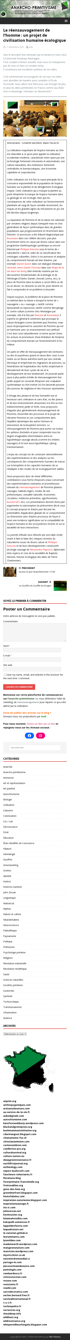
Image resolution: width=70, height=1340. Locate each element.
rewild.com (9, 1287)
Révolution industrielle (14, 963)
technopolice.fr (12, 1306)
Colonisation (9, 815)
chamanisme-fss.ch (15, 1137)
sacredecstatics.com (15, 1291)
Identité (7, 876)
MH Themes (54, 1336)
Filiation (7, 848)
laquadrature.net (13, 1229)
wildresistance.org (14, 1320)
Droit (6, 832)
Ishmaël (11, 267)
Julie (31, 46)
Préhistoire (9, 947)
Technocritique (11, 1001)
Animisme (8, 777)
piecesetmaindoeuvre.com (19, 1266)
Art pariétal (9, 788)
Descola (39, 315)
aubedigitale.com (13, 1115)
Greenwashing (10, 865)
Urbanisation (10, 1012)
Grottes (7, 870)
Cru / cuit (8, 821)
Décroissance (10, 826)
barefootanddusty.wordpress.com (23, 1123)
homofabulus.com (14, 1196)
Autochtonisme (11, 794)
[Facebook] (29, 736)
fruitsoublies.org (13, 1185)
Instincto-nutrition (12, 886)
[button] (65, 20)
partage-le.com (12, 1262)
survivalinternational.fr (17, 1298)
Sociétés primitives (13, 985)
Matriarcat (8, 903)
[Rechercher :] (35, 747)
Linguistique (9, 897)
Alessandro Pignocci (41, 549)
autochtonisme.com (15, 1119)
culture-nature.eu (13, 1156)
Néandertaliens (11, 919)
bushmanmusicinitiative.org (19, 1130)
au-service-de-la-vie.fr (16, 1112)
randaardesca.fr (12, 1273)
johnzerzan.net (12, 1211)
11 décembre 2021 (15, 46)
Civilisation (8, 804)
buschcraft (13, 501)
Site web (7, 665)
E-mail (6, 655)
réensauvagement (29, 487)
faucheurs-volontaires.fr (17, 1174)
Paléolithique (10, 930)
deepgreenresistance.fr (17, 1159)
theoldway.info (12, 1313)
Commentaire (10, 621)
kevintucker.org (12, 1214)
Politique (7, 941)
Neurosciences (11, 925)
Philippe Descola (29, 249)
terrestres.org (11, 1310)
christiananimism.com (16, 1141)
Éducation (8, 837)
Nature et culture (12, 914)
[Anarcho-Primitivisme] (35, 15)
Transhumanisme (12, 1007)
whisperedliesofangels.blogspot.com (25, 1324)
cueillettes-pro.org (14, 1148)
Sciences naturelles (13, 979)
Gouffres (7, 859)
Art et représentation (14, 783)
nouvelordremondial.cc (16, 1258)
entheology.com (12, 1167)
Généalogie (9, 854)
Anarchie (7, 766)
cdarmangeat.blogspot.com (19, 1134)
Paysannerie (9, 936)
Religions (8, 957)
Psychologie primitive (14, 952)
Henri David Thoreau (29, 267)
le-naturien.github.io (15, 1232)
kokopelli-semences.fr (16, 1222)
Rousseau (12, 238)
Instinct (7, 881)
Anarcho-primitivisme (14, 772)
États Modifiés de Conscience (18, 843)
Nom (6, 645)
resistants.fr (10, 1284)
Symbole (7, 996)
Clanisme (8, 810)
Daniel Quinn (24, 263)
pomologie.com (12, 1269)
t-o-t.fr (7, 1302)
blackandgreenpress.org (17, 1126)
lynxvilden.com (12, 1240)
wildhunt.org (10, 1317)
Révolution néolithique (15, 968)
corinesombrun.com (15, 1145)
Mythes (7, 908)
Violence (7, 1018)
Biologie (7, 799)
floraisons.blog (12, 1178)
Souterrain (8, 990)
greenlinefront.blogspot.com (20, 1192)
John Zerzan (9, 892)
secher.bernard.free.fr (16, 1295)
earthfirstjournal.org (15, 1163)
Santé (6, 974)
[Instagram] (40, 736)
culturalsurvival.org (14, 1152)
